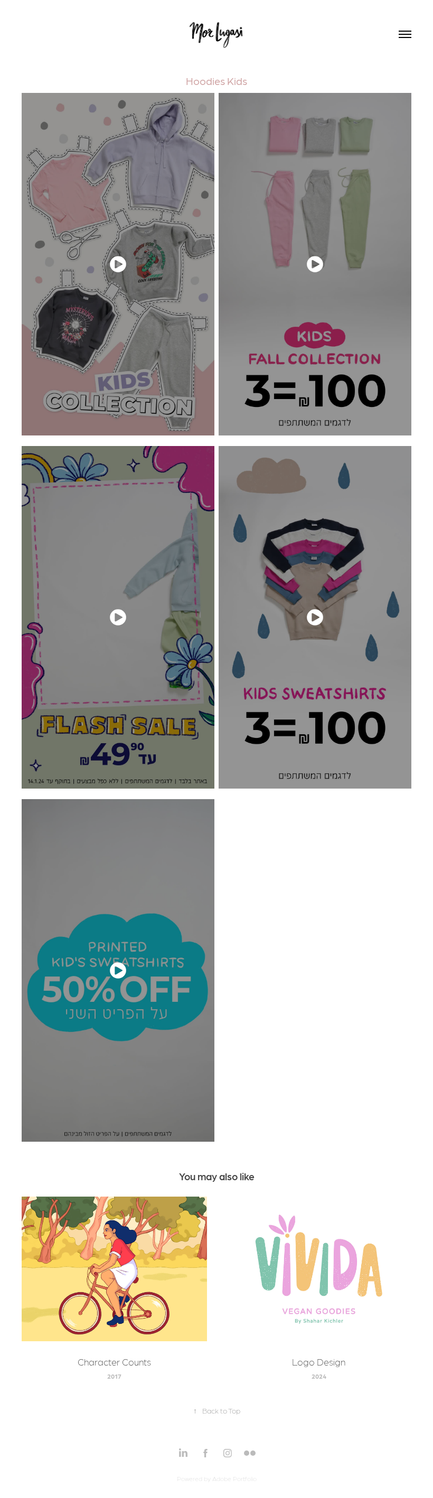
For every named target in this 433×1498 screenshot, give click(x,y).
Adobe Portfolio (234, 1478)
